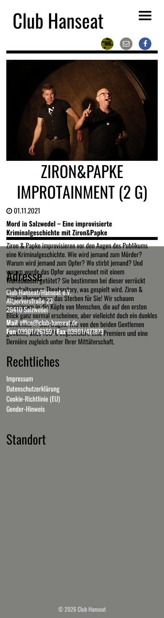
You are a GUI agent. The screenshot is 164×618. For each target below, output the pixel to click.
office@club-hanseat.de (48, 322)
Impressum (19, 378)
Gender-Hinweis (25, 409)
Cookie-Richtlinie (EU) (33, 399)
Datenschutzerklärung (32, 389)
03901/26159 (34, 331)
